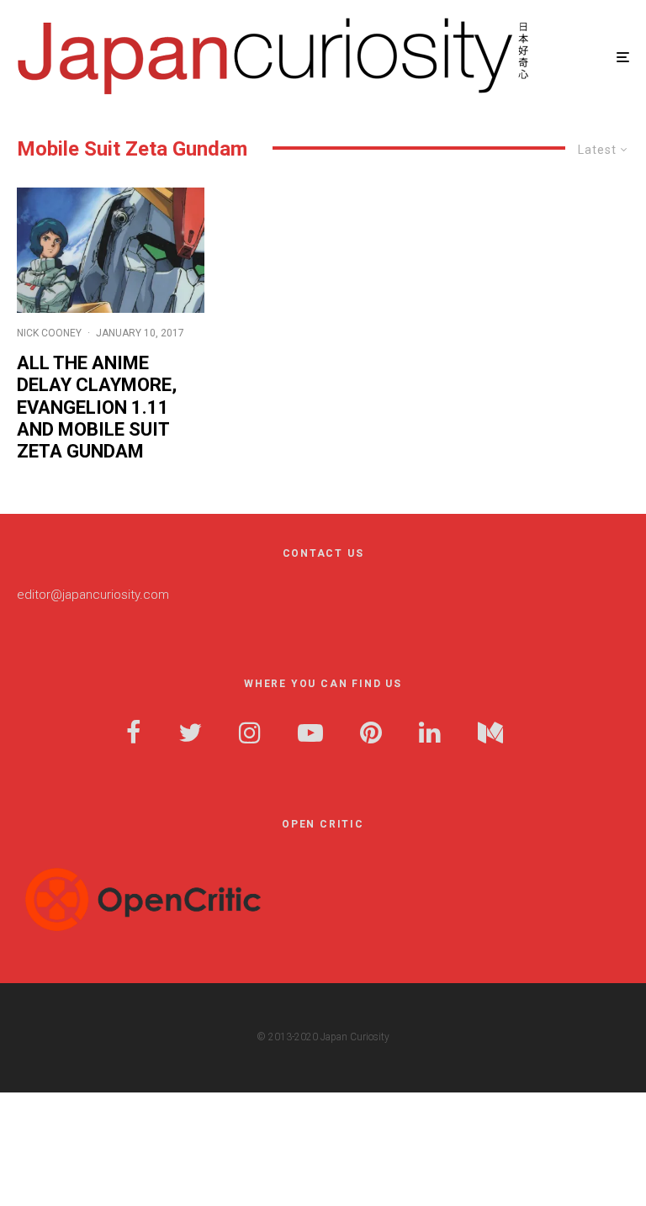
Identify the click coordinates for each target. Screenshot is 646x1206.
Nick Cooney (49, 333)
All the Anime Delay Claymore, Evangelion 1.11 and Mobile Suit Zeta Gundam (97, 407)
